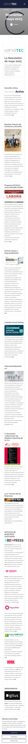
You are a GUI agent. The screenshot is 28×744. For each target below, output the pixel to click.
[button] (24, 4)
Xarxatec (7, 9)
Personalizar (14, 736)
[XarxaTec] (10, 4)
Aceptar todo (14, 732)
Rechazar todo (14, 740)
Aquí (5, 564)
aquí (11, 176)
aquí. (13, 115)
